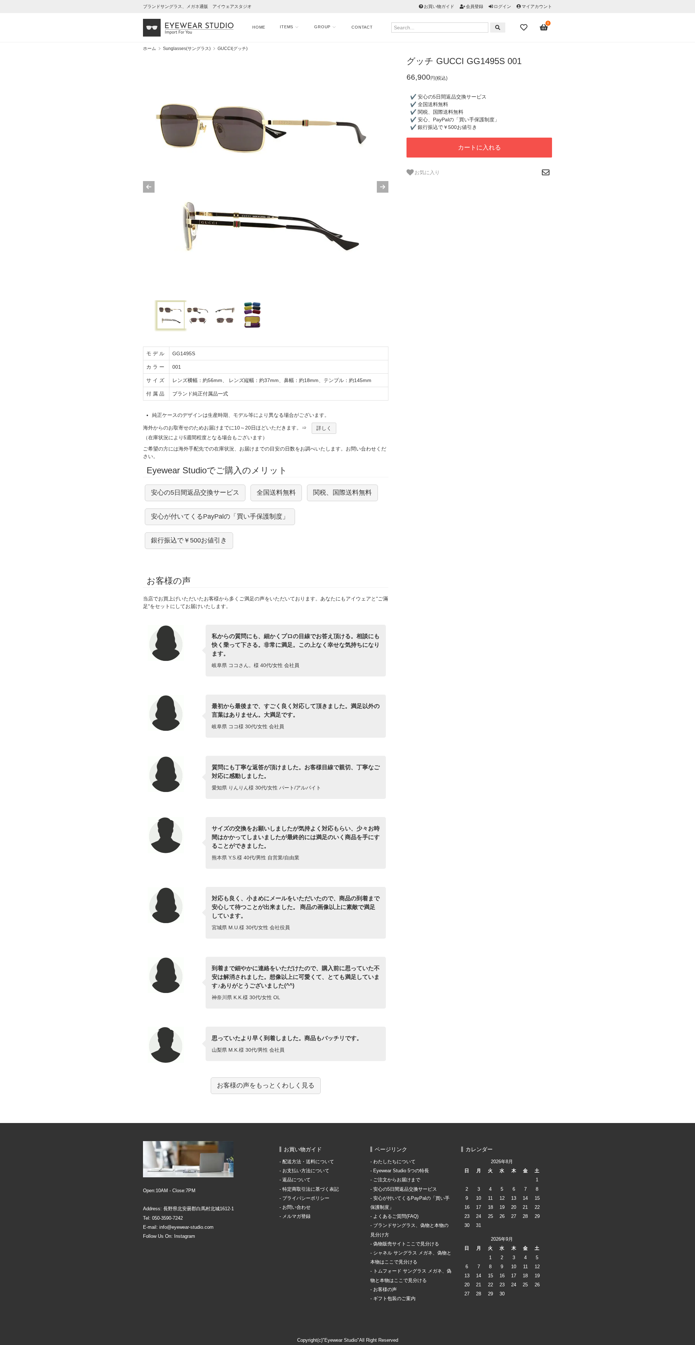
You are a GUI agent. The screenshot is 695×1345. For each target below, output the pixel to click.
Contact (362, 27)
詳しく (324, 428)
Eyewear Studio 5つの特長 (401, 1170)
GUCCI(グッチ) (233, 48)
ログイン (502, 6)
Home (258, 27)
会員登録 (474, 6)
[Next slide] (382, 187)
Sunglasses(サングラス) (187, 48)
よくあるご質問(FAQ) (395, 1216)
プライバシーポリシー (305, 1198)
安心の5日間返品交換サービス (195, 492)
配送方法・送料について (308, 1161)
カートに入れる (479, 147)
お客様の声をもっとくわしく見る (266, 1085)
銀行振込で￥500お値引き (189, 540)
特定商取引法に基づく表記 (310, 1189)
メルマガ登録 (296, 1216)
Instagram (184, 1236)
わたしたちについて (394, 1161)
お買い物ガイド (439, 6)
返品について (296, 1179)
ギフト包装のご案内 (394, 1298)
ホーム (149, 48)
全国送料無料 (276, 492)
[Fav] (524, 27)
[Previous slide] (149, 187)
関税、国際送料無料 (342, 492)
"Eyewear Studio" (341, 1340)
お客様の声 (385, 1289)
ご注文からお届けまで (396, 1179)
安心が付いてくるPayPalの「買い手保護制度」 (220, 516)
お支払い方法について (305, 1170)
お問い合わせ (296, 1207)
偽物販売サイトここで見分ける (406, 1243)
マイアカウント (537, 6)
